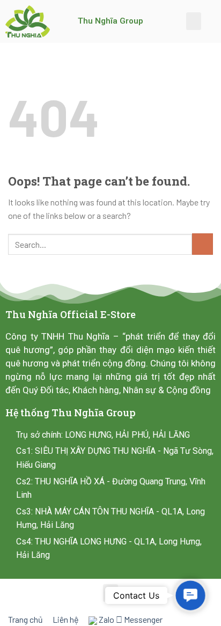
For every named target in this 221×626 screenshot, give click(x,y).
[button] (193, 21)
